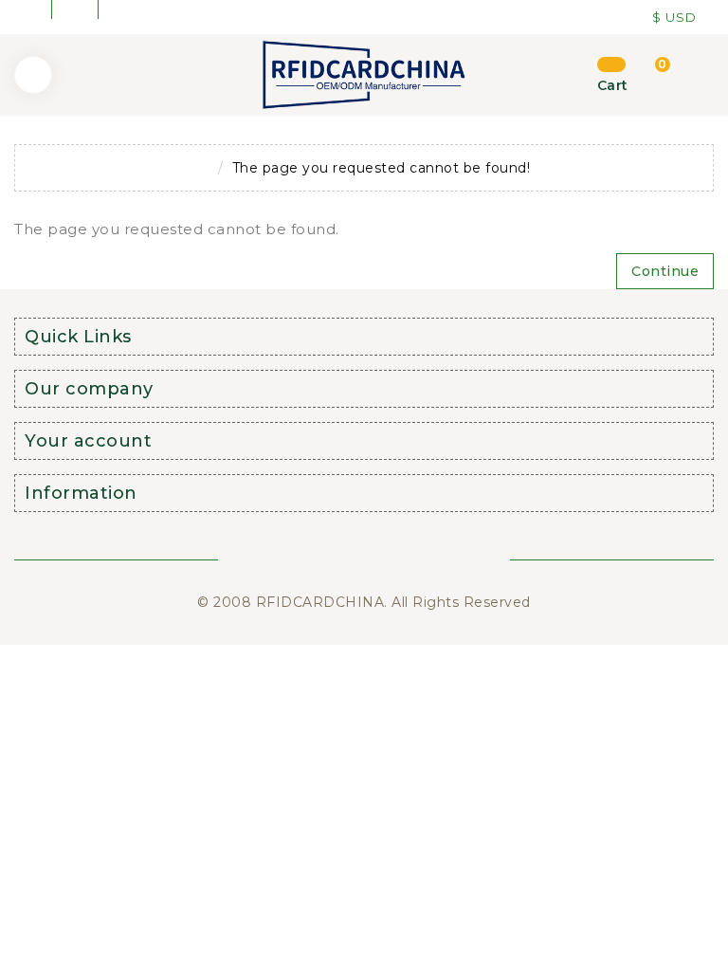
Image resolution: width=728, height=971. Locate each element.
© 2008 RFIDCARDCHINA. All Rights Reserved (364, 602)
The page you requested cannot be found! (381, 167)
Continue (665, 271)
